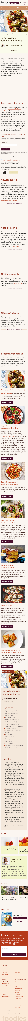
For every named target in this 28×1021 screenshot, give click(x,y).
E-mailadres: (4, 142)
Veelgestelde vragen (6, 985)
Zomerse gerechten (19, 996)
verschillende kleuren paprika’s (11, 110)
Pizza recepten (18, 1003)
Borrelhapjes (17, 994)
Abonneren (14, 3)
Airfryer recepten (19, 1005)
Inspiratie (8, 34)
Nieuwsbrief (12, 8)
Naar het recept (7, 402)
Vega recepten (18, 1007)
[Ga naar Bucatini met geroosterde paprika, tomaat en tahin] (14, 471)
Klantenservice (5, 983)
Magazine (3, 8)
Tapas (16, 1000)
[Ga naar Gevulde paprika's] (14, 594)
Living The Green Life (7, 437)
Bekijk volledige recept (10, 698)
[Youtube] (19, 1013)
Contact (4, 988)
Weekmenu (20, 8)
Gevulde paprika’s (6, 393)
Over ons (4, 968)
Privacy (3, 992)
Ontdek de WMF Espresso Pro (10, 163)
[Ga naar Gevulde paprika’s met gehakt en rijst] (14, 379)
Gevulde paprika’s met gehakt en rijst (13, 390)
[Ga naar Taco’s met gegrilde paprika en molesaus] (14, 509)
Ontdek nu (13, 172)
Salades (16, 984)
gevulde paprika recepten (9, 200)
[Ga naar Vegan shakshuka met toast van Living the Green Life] (14, 415)
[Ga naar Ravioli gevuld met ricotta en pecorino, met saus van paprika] (14, 639)
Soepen (16, 986)
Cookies (4, 994)
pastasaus (16, 246)
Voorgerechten (18, 988)
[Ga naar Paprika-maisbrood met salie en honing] (14, 554)
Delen (15, 51)
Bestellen (19, 921)
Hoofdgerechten (18, 990)
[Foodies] (5, 3)
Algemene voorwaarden (7, 990)
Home (2, 34)
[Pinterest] (16, 1013)
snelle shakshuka (18, 283)
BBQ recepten (18, 998)
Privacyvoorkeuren (6, 996)
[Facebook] (12, 1013)
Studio (16, 970)
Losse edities (5, 974)
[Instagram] (8, 1013)
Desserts (17, 992)
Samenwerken (18, 968)
